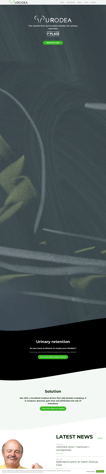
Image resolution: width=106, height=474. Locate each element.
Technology (71, 2)
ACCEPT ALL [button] (100, 471)
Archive (100, 438)
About (80, 2)
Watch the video (53, 43)
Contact (93, 2)
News (86, 2)
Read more (59, 453)
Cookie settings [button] (90, 471)
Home (62, 2)
